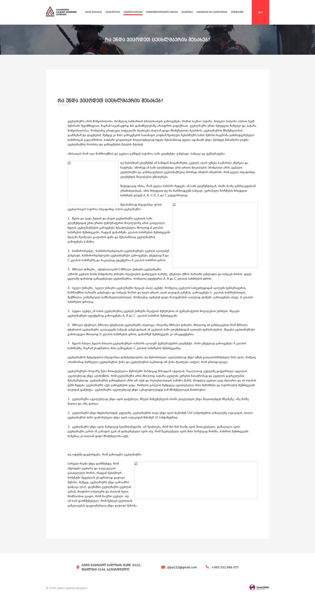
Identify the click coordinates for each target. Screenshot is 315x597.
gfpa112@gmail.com (182, 567)
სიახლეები (113, 12)
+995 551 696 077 (225, 567)
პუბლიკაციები (133, 12)
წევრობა (187, 12)
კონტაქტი (237, 12)
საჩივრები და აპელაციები (212, 12)
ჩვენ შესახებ (93, 12)
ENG (260, 12)
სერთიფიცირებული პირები (162, 12)
